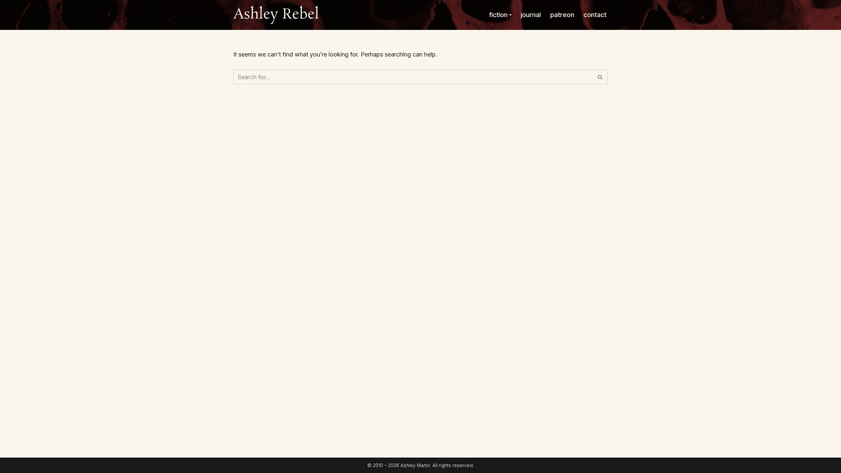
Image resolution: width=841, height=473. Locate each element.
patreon (562, 15)
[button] (510, 15)
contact (594, 15)
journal (531, 15)
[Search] (600, 77)
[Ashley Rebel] (276, 15)
